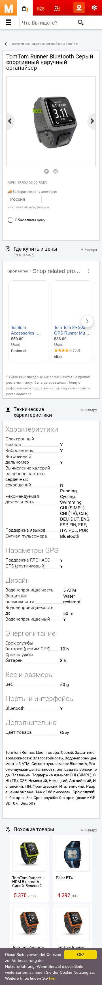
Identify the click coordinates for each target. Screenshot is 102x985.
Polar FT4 (64, 877)
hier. (53, 978)
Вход (69, 8)
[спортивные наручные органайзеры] (6, 44)
